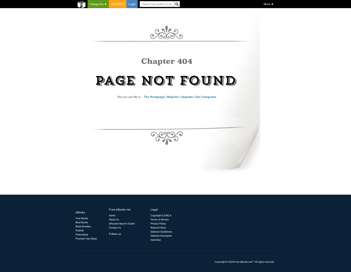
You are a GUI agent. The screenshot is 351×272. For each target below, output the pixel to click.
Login (132, 4)
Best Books (82, 222)
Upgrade (187, 96)
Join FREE (118, 4)
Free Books (82, 218)
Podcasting (82, 234)
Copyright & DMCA (161, 215)
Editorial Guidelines (161, 231)
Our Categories (205, 96)
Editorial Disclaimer (161, 235)
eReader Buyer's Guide (122, 223)
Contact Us (115, 227)
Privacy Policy (158, 223)
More (267, 4)
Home (112, 215)
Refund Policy (158, 227)
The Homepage (154, 96)
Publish (80, 230)
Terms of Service (160, 219)
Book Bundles (83, 226)
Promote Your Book (86, 238)
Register (173, 96)
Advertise (156, 240)
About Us (114, 219)
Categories (97, 4)
